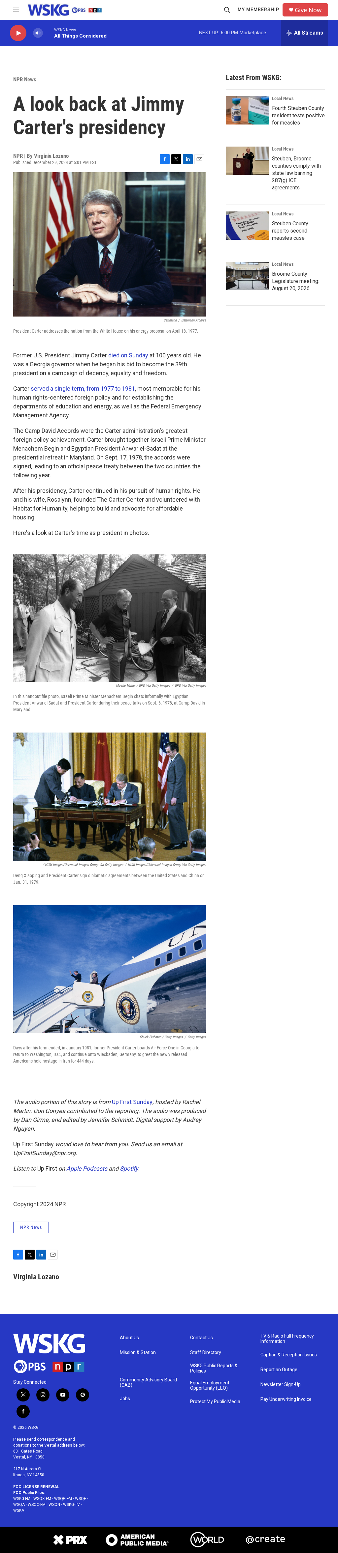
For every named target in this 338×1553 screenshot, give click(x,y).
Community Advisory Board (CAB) (148, 1382)
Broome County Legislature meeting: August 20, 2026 (295, 281)
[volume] (38, 33)
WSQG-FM (63, 1498)
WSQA (19, 1504)
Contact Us (201, 1337)
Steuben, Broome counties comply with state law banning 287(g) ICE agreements (296, 173)
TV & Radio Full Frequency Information (287, 1339)
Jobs (125, 1398)
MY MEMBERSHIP (258, 9)
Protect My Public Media (215, 1401)
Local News (282, 98)
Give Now (308, 10)
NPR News (24, 79)
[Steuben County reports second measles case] (247, 225)
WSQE (80, 1498)
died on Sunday (128, 355)
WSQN (54, 1504)
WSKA (18, 1510)
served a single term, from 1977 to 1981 (83, 388)
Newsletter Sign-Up (280, 1384)
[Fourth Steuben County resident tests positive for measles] (247, 110)
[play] (18, 33)
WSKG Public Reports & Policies (214, 1368)
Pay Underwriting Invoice (286, 1399)
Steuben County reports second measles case (290, 230)
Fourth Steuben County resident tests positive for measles (298, 115)
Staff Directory (205, 1352)
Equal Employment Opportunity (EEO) (209, 1385)
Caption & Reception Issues (288, 1354)
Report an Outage (278, 1369)
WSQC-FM (37, 1504)
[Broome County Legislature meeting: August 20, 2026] (247, 276)
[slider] (49, 32)
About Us (129, 1337)
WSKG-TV (71, 1504)
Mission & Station (138, 1352)
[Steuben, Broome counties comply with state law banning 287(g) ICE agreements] (247, 161)
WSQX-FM (42, 1498)
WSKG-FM (21, 1498)
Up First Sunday (132, 1101)
